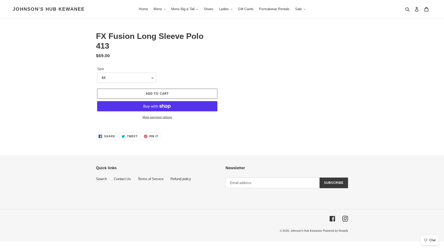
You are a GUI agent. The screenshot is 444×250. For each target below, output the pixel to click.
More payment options (157, 117)
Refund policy (180, 179)
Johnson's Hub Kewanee (49, 9)
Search (101, 179)
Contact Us (122, 179)
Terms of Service (150, 179)
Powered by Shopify (335, 230)
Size (100, 69)
